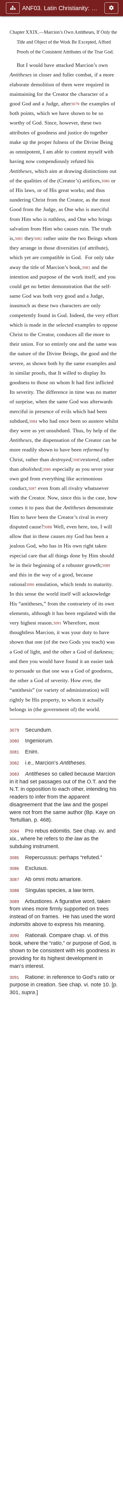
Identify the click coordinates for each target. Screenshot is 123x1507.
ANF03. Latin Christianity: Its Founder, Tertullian (60, 8)
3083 (86, 268)
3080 (105, 181)
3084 (33, 421)
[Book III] (116, 753)
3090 (30, 585)
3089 (106, 566)
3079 (75, 104)
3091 (57, 623)
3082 (38, 239)
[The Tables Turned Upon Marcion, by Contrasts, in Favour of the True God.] (7, 753)
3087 (32, 489)
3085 (77, 460)
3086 (47, 470)
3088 (48, 527)
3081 (19, 239)
